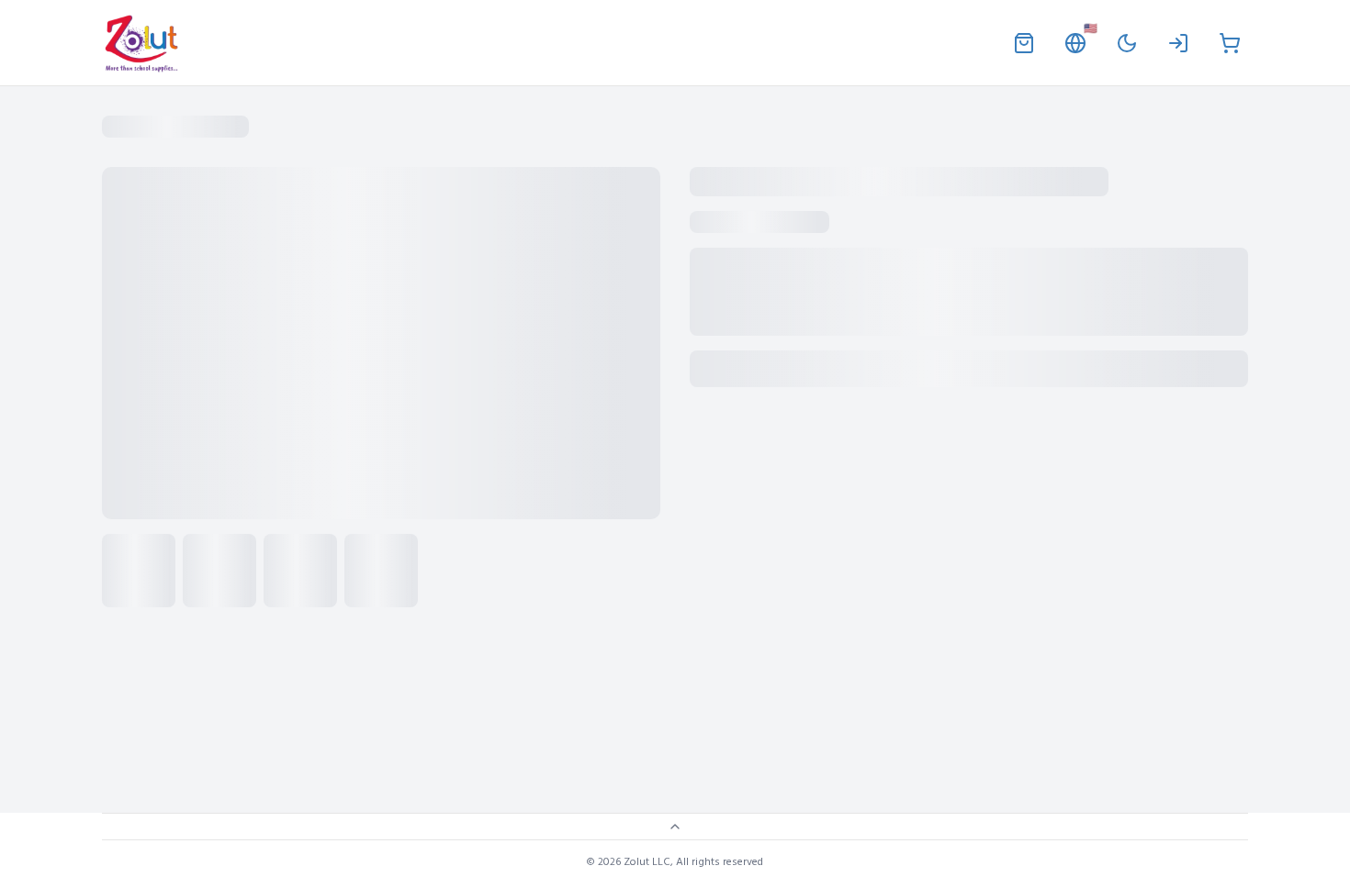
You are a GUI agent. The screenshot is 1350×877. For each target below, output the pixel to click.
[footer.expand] (675, 826)
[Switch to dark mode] (1126, 43)
